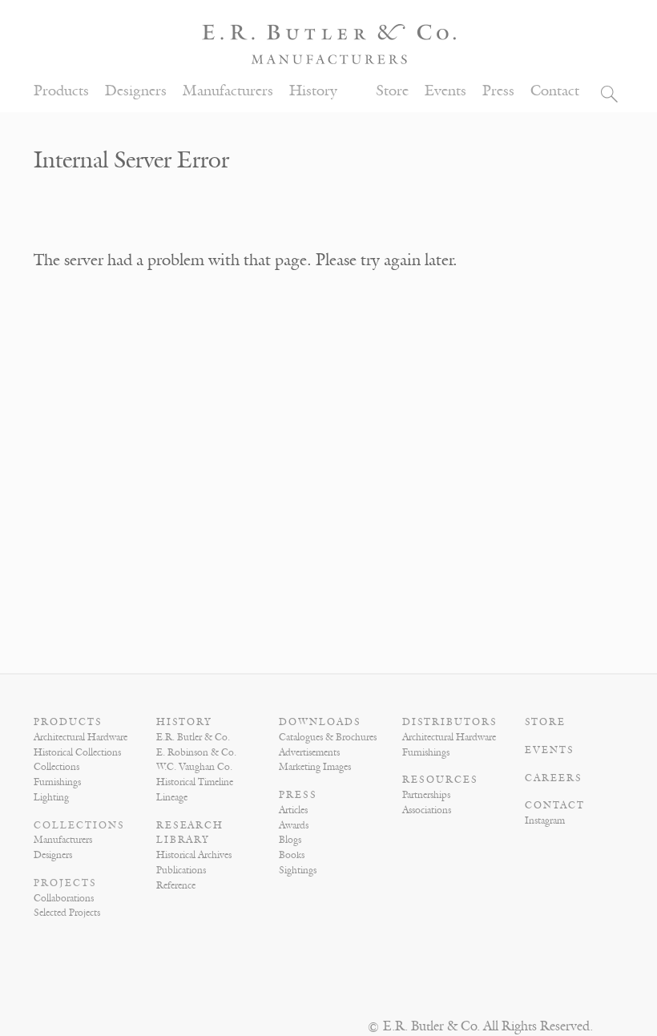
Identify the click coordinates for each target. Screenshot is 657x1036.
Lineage (171, 797)
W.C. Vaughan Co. (194, 766)
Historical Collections (77, 752)
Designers (136, 91)
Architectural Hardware (80, 737)
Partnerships (426, 794)
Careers (553, 778)
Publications (181, 870)
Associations (426, 810)
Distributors (450, 722)
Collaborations (64, 898)
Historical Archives (194, 855)
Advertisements (309, 752)
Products (61, 91)
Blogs (290, 839)
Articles (293, 810)
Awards (293, 825)
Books (291, 855)
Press (498, 91)
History (313, 91)
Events (445, 91)
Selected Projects (67, 912)
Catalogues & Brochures (328, 737)
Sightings (297, 870)
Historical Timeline (194, 782)
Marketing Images (315, 766)
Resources (440, 779)
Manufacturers (228, 91)
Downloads (320, 722)
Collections (56, 766)
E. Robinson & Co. (196, 752)
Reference (175, 885)
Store (392, 91)
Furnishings (57, 782)
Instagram (545, 820)
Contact (554, 91)
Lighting (51, 797)
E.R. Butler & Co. (193, 737)
